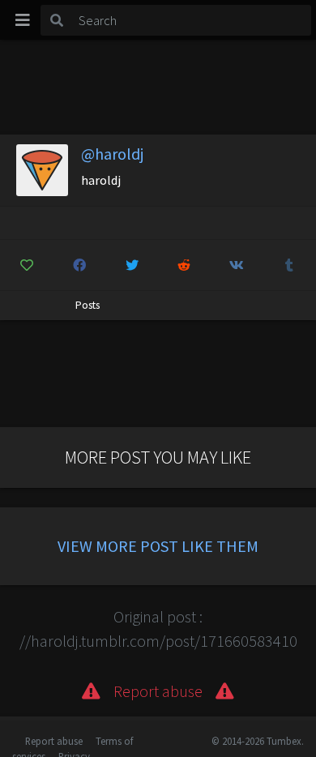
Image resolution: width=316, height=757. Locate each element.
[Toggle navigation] (23, 20)
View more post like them (158, 546)
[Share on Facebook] (79, 265)
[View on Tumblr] (289, 265)
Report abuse (54, 740)
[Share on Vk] (236, 265)
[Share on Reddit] (184, 265)
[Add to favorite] (26, 265)
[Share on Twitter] (132, 265)
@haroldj (112, 153)
